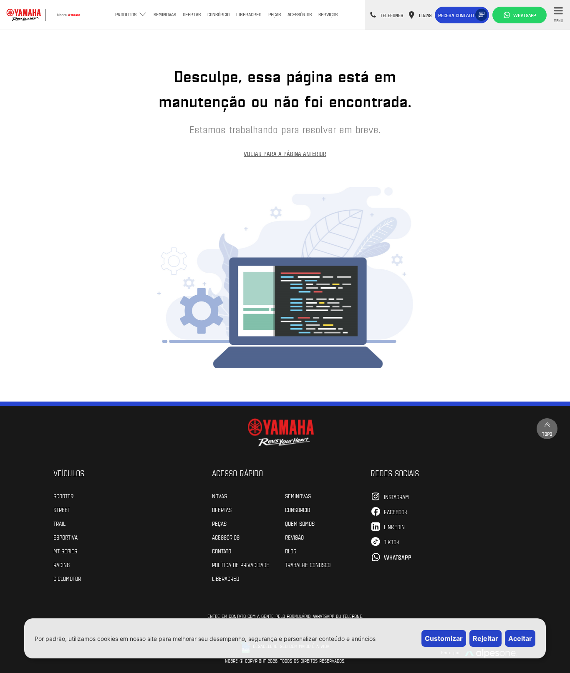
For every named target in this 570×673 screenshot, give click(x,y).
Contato (221, 551)
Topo (547, 433)
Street (61, 509)
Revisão (294, 537)
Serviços (328, 14)
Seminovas (165, 14)
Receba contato (456, 15)
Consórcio (218, 14)
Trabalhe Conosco (307, 564)
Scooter (63, 496)
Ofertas (192, 14)
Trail (59, 523)
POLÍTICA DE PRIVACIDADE (240, 564)
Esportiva (65, 537)
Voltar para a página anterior (285, 154)
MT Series (65, 551)
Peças (274, 14)
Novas (219, 496)
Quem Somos (300, 523)
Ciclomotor (67, 578)
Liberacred (249, 14)
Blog (290, 551)
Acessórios (300, 14)
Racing (61, 564)
